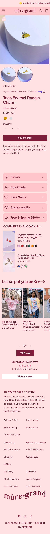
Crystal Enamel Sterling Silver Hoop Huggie (29, 236)
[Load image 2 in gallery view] (24, 74)
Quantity (7, 124)
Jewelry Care (32, 457)
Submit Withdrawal (34, 449)
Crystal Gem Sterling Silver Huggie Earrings (31, 256)
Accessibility (32, 427)
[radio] (5, 118)
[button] (3, 11)
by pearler (25, 527)
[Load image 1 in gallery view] (8, 74)
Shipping (8, 457)
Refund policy (10, 427)
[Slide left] (19, 346)
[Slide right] (31, 346)
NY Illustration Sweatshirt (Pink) (10, 323)
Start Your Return (12, 449)
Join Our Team (11, 486)
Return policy (32, 420)
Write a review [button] (25, 376)
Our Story (8, 471)
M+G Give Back (33, 486)
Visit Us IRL (31, 471)
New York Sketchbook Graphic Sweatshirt (33, 324)
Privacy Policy (10, 420)
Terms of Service (12, 434)
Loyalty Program (33, 479)
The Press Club (11, 479)
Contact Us (9, 442)
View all (25, 353)
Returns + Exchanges (36, 442)
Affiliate (7, 464)
